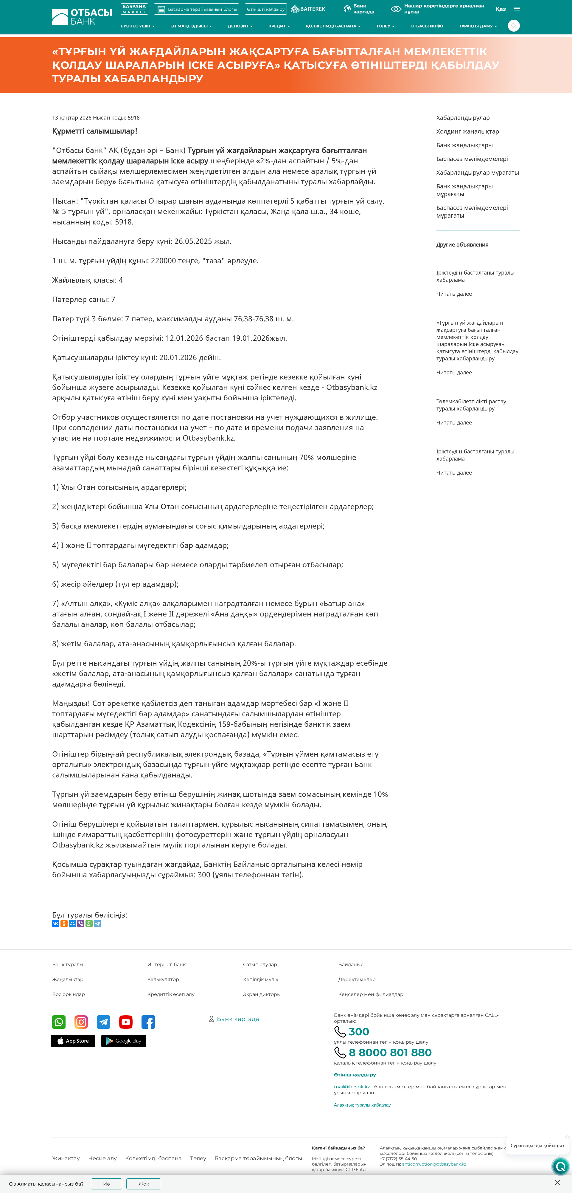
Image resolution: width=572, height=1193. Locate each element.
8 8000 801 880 (390, 1052)
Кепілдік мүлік (260, 979)
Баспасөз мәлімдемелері (472, 159)
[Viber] (80, 923)
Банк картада (238, 1018)
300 (359, 1031)
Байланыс (350, 964)
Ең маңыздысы (189, 26)
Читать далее (454, 293)
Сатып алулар (260, 964)
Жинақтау (66, 1158)
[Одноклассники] (64, 923)
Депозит (239, 26)
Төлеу (383, 26)
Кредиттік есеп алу (171, 994)
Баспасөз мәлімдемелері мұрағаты (472, 211)
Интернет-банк (166, 964)
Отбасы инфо (427, 26)
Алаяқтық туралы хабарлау (362, 1105)
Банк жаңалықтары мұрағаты (464, 190)
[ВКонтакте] (55, 923)
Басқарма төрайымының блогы (258, 1158)
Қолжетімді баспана (332, 26)
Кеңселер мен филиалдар (370, 994)
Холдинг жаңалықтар (467, 131)
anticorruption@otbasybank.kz (434, 1164)
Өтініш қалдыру (355, 1075)
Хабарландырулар (463, 118)
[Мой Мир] (72, 923)
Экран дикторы (262, 994)
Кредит (277, 26)
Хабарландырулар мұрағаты (477, 172)
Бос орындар (68, 994)
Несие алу (102, 1158)
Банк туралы (67, 964)
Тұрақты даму (476, 26)
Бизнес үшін (136, 26)
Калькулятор (163, 979)
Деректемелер (357, 979)
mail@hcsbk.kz (352, 1087)
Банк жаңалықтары (464, 145)
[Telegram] (97, 923)
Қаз (500, 9)
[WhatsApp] (89, 923)
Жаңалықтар (67, 979)
